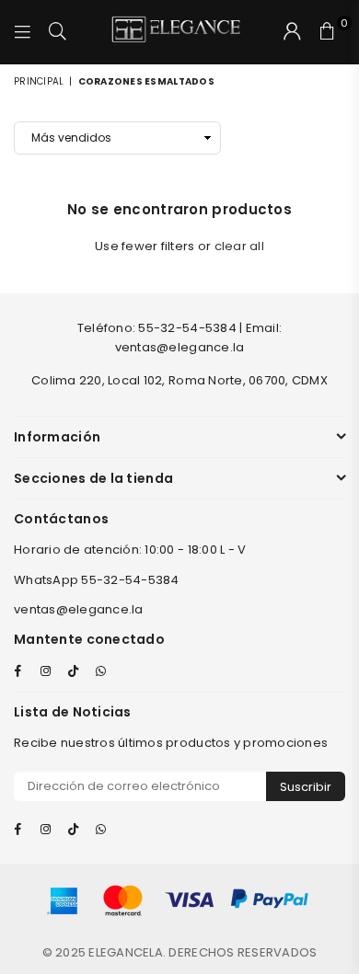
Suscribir (305, 787)
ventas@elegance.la (79, 609)
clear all (239, 246)
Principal (39, 81)
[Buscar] (58, 32)
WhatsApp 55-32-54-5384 (97, 580)
